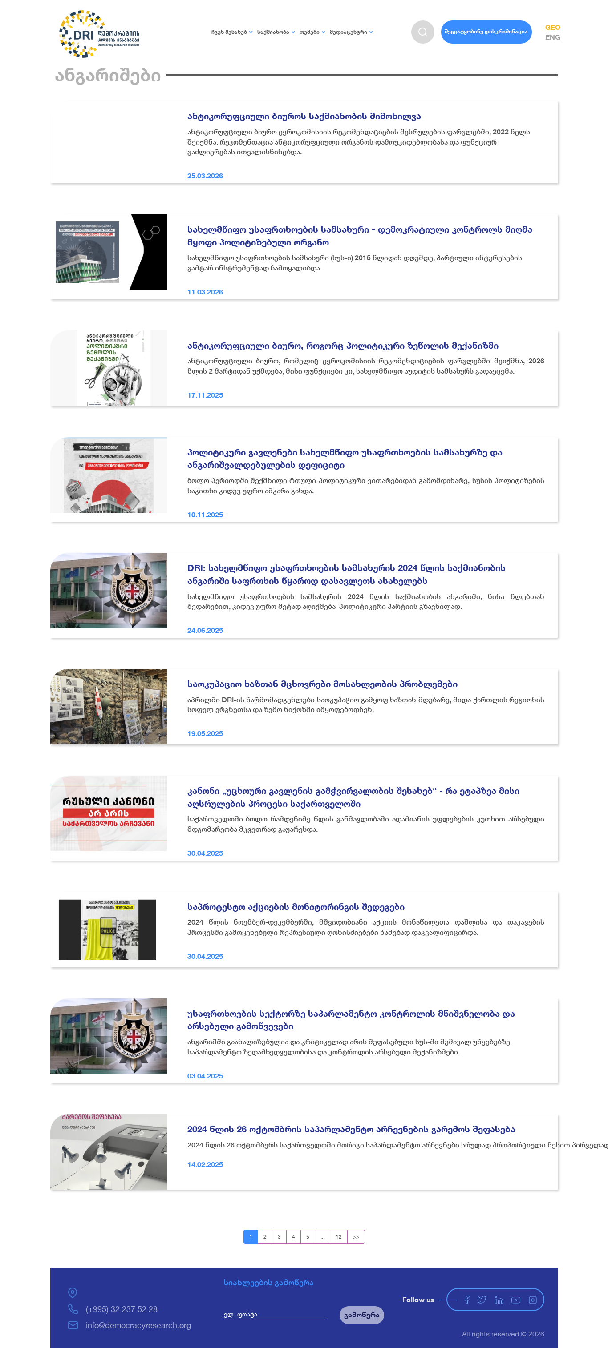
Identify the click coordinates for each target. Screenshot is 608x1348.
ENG (552, 36)
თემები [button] (310, 31)
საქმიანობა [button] (273, 31)
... (322, 1236)
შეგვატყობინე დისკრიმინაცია (486, 31)
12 (339, 1236)
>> (356, 1236)
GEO (552, 27)
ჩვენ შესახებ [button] (229, 31)
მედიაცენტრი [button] (348, 31)
